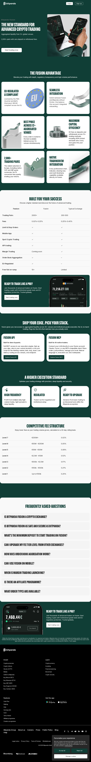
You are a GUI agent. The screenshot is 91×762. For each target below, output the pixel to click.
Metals (5, 672)
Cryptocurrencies (9, 663)
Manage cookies (71, 756)
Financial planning (51, 669)
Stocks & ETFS (8, 669)
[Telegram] (71, 731)
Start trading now (11, 50)
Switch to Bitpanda (9, 674)
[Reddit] (75, 731)
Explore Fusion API (11, 357)
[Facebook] (64, 731)
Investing (48, 666)
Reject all (79, 750)
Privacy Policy (25, 741)
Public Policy (47, 730)
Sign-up (79, 3)
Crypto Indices (8, 666)
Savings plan (7, 710)
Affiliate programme (9, 718)
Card (5, 713)
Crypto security (50, 674)
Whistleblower (47, 741)
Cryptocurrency (50, 663)
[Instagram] (86, 731)
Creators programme (10, 721)
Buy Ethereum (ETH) (9, 680)
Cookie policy (68, 745)
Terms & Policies (36, 741)
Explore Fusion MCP (56, 357)
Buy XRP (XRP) (8, 683)
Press (38, 730)
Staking (6, 704)
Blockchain (49, 672)
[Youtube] (82, 731)
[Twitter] (68, 731)
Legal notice (15, 741)
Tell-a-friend (7, 715)
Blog (56, 730)
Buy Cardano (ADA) (9, 689)
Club (5, 707)
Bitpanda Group (10, 730)
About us (21, 730)
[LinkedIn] (78, 731)
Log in (69, 3)
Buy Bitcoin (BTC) (9, 677)
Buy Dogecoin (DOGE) (10, 686)
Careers (30, 730)
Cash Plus (6, 701)
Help (5, 733)
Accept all (62, 750)
